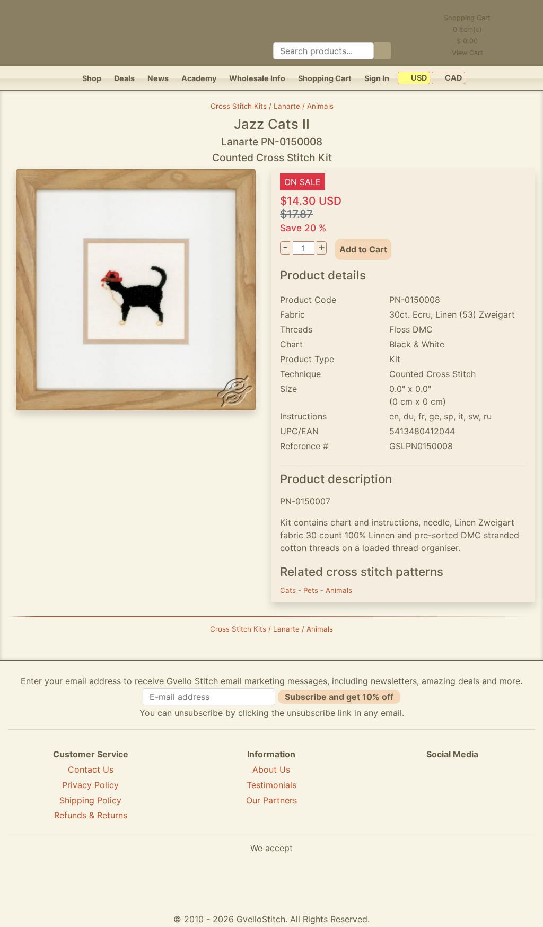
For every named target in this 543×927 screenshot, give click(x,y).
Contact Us (90, 769)
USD (418, 78)
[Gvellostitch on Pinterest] (452, 793)
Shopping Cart (325, 78)
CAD (452, 78)
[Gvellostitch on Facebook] (416, 793)
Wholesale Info (257, 78)
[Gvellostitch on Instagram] (489, 793)
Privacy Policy (90, 785)
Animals (339, 590)
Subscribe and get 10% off (339, 697)
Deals (124, 78)
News (158, 78)
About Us (271, 769)
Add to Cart (363, 249)
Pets (311, 590)
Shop (91, 78)
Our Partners (271, 800)
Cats (289, 590)
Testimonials (271, 785)
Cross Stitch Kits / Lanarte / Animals (272, 106)
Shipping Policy (90, 800)
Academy (198, 78)
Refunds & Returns (90, 815)
